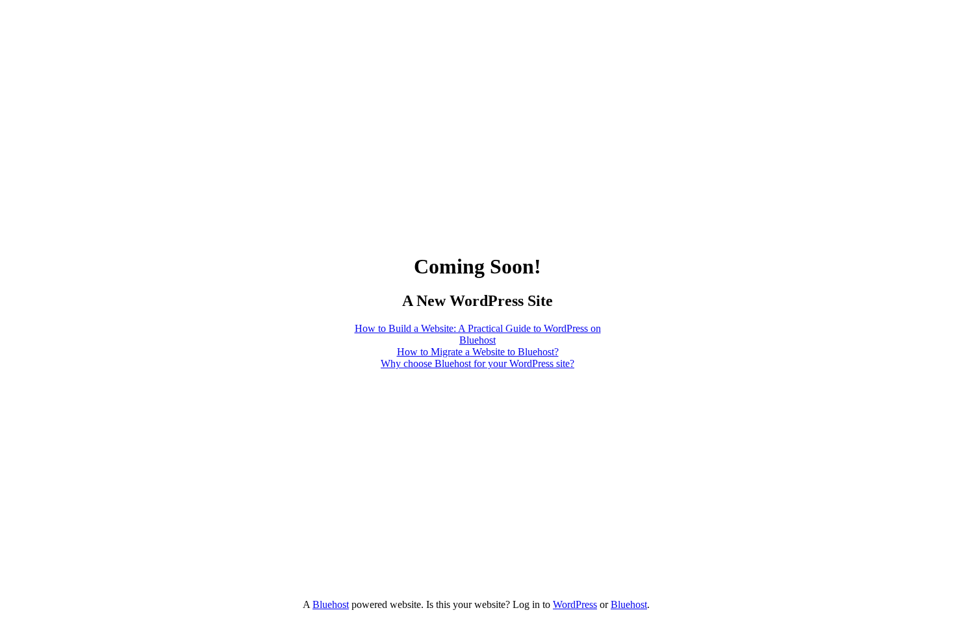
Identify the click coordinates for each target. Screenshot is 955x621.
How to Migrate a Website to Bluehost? (478, 351)
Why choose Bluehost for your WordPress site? (477, 363)
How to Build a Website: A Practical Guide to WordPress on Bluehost (478, 334)
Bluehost (330, 604)
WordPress (575, 604)
